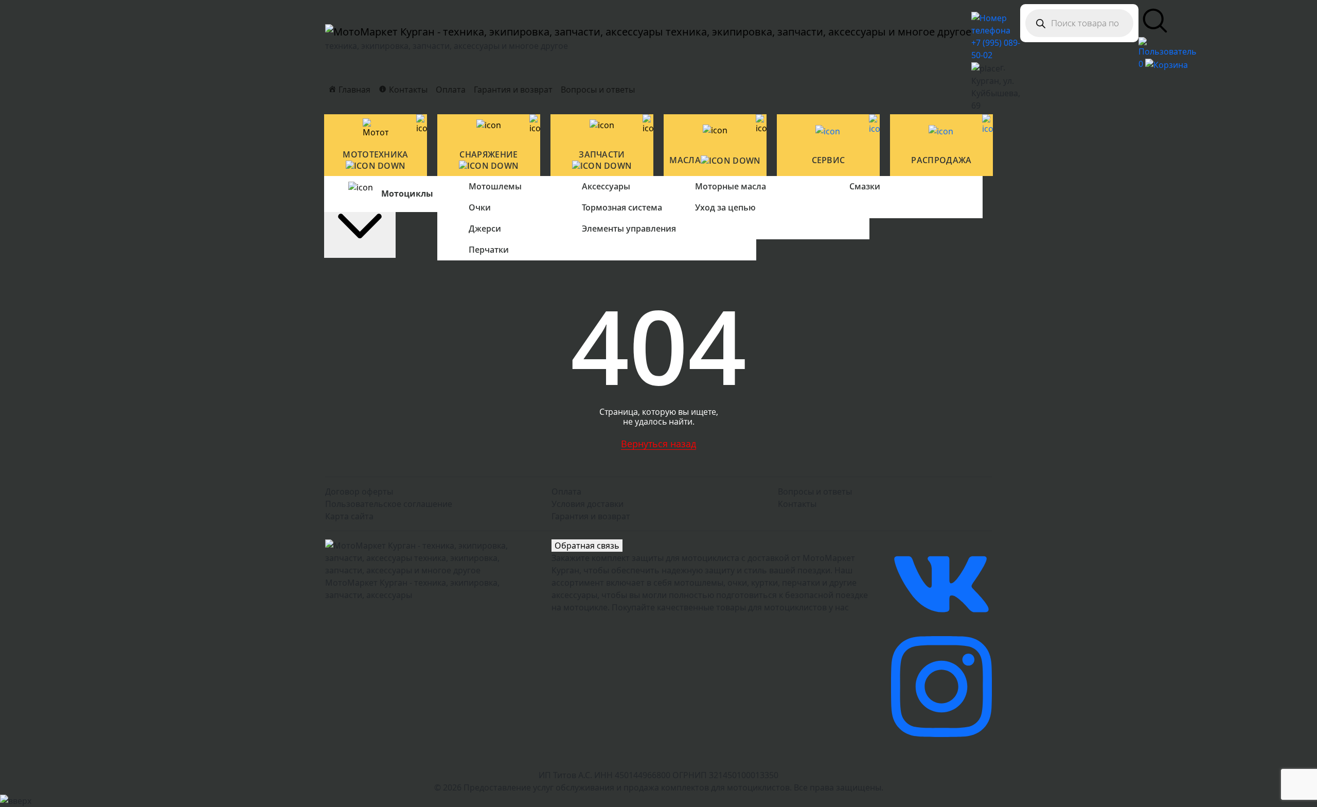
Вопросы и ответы (598, 89)
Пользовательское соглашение (388, 504)
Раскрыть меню (359, 186)
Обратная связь (587, 545)
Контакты (797, 504)
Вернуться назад (658, 443)
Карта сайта (349, 516)
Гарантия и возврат (513, 89)
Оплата (451, 89)
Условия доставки (587, 504)
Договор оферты (359, 491)
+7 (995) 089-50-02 (995, 49)
